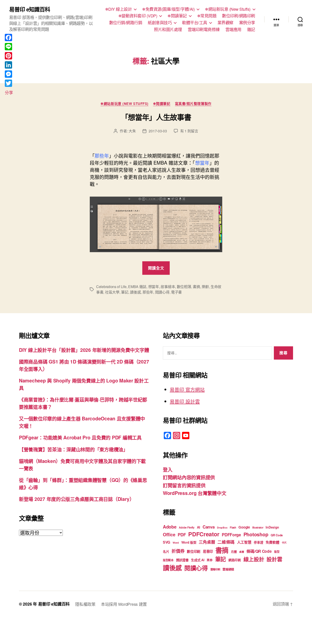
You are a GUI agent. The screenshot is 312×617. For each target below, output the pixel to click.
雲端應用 (233, 29)
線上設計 (253, 559)
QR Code (277, 535)
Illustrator (257, 527)
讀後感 (135, 292)
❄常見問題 (207, 15)
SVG (166, 542)
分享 (9, 92)
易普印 (208, 551)
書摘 (196, 286)
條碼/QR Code (259, 551)
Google (244, 527)
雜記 (251, 29)
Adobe (170, 527)
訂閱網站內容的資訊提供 (189, 477)
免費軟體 (272, 542)
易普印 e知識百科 (29, 9)
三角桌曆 (207, 542)
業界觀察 (225, 22)
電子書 (176, 292)
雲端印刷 (215, 569)
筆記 (124, 292)
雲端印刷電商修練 (204, 29)
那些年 (148, 292)
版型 (276, 552)
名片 (166, 551)
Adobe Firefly (186, 527)
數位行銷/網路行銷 (125, 22)
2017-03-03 (158, 131)
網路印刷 (234, 560)
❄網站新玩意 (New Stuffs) (228, 9)
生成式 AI (197, 560)
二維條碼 (226, 542)
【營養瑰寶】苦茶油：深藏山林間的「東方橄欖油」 (73, 449)
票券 (209, 560)
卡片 (284, 543)
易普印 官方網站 (187, 389)
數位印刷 (193, 551)
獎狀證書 (182, 560)
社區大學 (112, 292)
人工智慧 (244, 542)
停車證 (258, 542)
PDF (182, 535)
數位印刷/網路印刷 (238, 15)
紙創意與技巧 (160, 22)
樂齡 (205, 286)
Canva (209, 527)
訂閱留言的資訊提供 (184, 485)
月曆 (234, 551)
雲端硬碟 (228, 569)
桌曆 (241, 551)
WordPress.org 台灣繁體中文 (194, 492)
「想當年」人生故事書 (156, 117)
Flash (233, 527)
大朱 (132, 131)
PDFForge (231, 535)
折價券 (178, 551)
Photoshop (255, 534)
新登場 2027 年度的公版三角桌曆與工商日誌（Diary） (76, 498)
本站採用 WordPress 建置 (124, 604)
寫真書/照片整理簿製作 (193, 103)
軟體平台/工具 (194, 22)
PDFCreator (203, 534)
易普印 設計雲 (185, 401)
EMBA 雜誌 (137, 286)
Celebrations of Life (111, 286)
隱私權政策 (85, 604)
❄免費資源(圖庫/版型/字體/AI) (168, 9)
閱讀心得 (162, 292)
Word (176, 542)
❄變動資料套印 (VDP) (137, 15)
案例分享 (247, 22)
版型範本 (168, 560)
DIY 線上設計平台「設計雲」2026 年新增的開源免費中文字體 (84, 349)
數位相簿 (184, 286)
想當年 (153, 286)
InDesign (272, 527)
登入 (167, 469)
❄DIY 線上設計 (118, 9)
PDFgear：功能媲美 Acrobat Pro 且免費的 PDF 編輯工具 (80, 437)
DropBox (222, 527)
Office (169, 534)
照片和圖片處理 (168, 29)
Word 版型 (188, 542)
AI (198, 527)
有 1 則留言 (189, 131)
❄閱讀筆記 (177, 15)
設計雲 (274, 559)
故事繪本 (168, 286)
